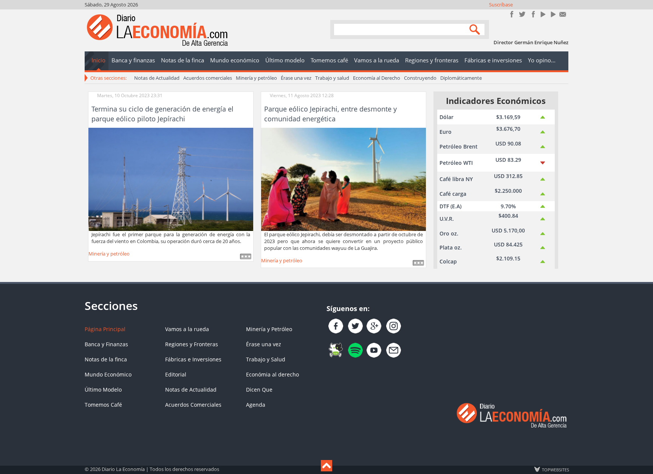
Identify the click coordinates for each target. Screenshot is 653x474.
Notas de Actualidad (156, 77)
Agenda (255, 404)
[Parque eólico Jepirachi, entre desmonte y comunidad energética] (343, 178)
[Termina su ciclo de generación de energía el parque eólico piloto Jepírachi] (170, 178)
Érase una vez (296, 77)
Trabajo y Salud (265, 359)
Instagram (532, 14)
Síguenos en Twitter (522, 14)
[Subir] (326, 465)
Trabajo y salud (332, 77)
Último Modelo (103, 389)
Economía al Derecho (376, 77)
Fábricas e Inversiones (193, 359)
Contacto (563, 14)
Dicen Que (259, 389)
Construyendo (420, 77)
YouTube (542, 14)
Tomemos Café (103, 404)
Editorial (175, 374)
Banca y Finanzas (106, 344)
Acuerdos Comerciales (193, 404)
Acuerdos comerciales (207, 77)
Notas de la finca (106, 359)
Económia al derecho (272, 374)
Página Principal (105, 329)
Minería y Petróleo (269, 329)
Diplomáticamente (461, 77)
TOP (555, 469)
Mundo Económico (108, 374)
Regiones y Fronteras (191, 344)
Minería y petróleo (256, 77)
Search (475, 29)
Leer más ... (245, 256)
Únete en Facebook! (512, 14)
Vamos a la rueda (187, 329)
